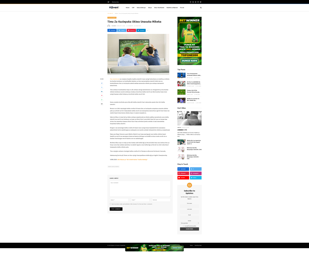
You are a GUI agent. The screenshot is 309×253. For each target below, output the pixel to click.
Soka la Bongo (141, 7)
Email (189, 215)
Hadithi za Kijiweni (172, 7)
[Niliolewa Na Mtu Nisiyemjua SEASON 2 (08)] (181, 157)
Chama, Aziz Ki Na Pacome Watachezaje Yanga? (193, 91)
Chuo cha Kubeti (112, 17)
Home (127, 7)
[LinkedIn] (101, 91)
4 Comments (130, 25)
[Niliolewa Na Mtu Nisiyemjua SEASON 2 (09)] (181, 149)
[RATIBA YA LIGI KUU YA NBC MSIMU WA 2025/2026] (181, 100)
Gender (189, 220)
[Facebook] (101, 83)
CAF (133, 7)
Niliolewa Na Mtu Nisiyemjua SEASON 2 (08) (193, 156)
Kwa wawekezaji (114, 79)
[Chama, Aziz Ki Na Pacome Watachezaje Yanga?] (181, 92)
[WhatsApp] (101, 99)
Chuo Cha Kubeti (159, 7)
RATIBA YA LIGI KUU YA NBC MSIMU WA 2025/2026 (193, 99)
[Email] (101, 103)
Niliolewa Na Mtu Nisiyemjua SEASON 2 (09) (194, 148)
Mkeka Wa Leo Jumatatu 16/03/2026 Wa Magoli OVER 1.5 (194, 142)
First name (189, 203)
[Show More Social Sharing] (147, 30)
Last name (189, 209)
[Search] (201, 7)
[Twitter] (101, 87)
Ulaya (150, 7)
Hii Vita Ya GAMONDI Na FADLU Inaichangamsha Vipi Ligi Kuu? (193, 83)
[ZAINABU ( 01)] (189, 118)
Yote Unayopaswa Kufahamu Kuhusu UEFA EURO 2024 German (193, 74)
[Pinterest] (101, 95)
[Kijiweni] (114, 7)
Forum (182, 7)
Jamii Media (123, 245)
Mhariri (114, 25)
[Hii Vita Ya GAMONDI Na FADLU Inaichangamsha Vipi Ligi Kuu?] (181, 83)
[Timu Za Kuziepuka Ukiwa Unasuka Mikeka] (138, 74)
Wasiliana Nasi (115, 2)
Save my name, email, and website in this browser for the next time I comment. (132, 204)
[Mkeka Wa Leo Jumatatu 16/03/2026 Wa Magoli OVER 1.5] (181, 142)
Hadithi (179, 127)
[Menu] (108, 2)
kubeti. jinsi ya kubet (113, 166)
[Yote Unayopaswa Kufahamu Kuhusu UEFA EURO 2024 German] (181, 75)
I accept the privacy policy (190, 226)
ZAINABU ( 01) (182, 130)
